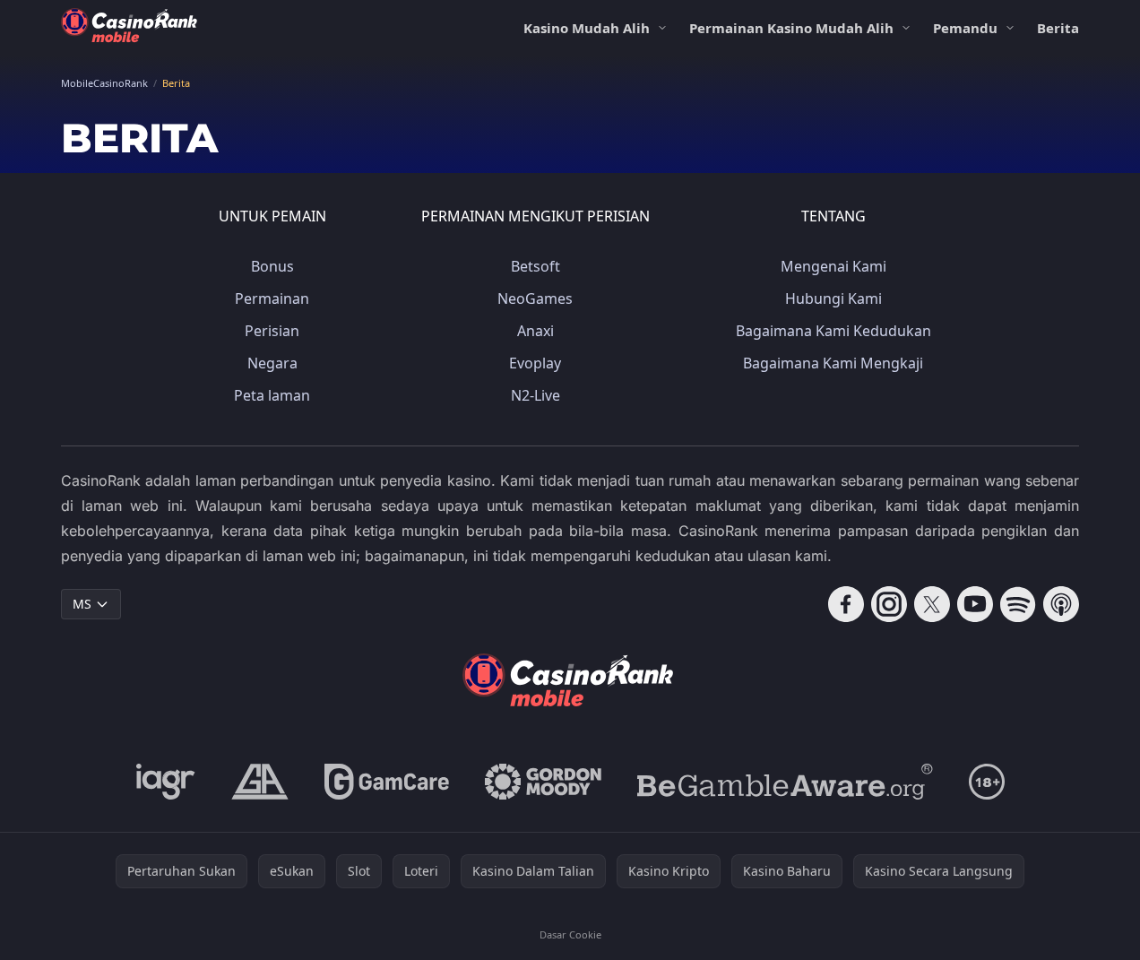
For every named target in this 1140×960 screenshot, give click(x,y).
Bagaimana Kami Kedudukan (833, 331)
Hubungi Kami (833, 298)
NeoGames (535, 298)
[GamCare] (386, 782)
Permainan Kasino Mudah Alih (791, 28)
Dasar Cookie (570, 934)
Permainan (272, 298)
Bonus (272, 266)
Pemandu (965, 28)
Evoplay (535, 363)
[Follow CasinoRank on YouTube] (975, 604)
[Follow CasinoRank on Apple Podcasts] (1061, 604)
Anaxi (535, 331)
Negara (272, 363)
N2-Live (535, 395)
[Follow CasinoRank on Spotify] (1018, 604)
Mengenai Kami (833, 266)
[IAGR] (165, 782)
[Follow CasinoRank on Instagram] (889, 604)
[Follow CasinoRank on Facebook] (846, 604)
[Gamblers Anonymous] (260, 782)
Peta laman (272, 395)
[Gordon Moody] (543, 782)
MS (82, 603)
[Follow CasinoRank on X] (932, 604)
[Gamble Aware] (785, 782)
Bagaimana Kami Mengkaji (833, 363)
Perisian (272, 331)
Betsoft (535, 266)
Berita (1058, 28)
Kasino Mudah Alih (586, 28)
